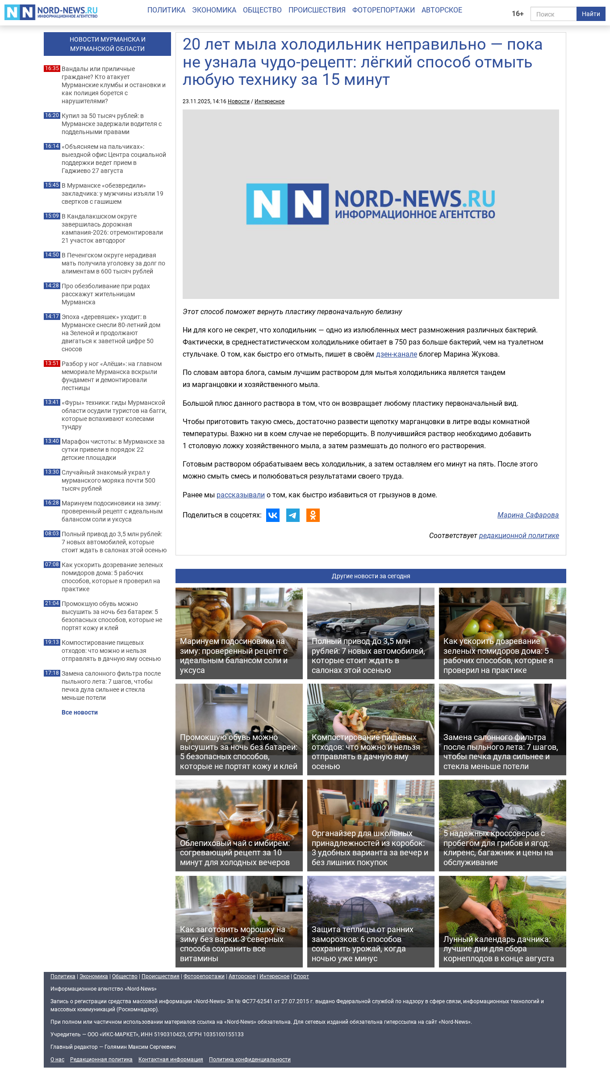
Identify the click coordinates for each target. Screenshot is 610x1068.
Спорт (301, 976)
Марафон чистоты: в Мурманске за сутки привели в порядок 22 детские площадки (113, 449)
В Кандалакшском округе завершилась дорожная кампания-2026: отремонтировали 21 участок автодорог (112, 228)
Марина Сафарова (528, 515)
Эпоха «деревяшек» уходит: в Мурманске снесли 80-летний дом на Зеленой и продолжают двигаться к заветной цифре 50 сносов (111, 333)
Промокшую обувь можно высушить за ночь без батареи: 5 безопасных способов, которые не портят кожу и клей (112, 616)
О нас (57, 1059)
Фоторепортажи (383, 10)
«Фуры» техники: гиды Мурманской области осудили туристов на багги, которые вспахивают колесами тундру (114, 415)
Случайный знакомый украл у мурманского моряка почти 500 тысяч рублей (108, 480)
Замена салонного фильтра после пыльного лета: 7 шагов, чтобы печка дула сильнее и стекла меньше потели (111, 685)
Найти (591, 13)
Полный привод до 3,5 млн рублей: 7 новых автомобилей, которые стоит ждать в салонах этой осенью (114, 542)
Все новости (80, 712)
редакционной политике (519, 535)
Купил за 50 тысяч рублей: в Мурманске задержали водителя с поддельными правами (112, 124)
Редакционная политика (101, 1059)
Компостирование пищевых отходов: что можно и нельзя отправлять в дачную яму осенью (111, 651)
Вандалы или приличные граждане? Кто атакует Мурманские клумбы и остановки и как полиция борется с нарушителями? (114, 85)
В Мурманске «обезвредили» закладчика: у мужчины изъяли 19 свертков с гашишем (112, 193)
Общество (262, 10)
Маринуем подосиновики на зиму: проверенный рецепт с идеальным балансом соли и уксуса (112, 511)
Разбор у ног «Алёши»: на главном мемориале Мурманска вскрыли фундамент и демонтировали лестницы (112, 376)
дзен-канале (396, 354)
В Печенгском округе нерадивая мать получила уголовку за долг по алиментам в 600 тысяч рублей (113, 263)
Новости (239, 101)
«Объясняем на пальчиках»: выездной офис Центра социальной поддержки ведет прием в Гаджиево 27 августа (114, 159)
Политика (166, 10)
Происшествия (317, 10)
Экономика (214, 10)
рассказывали (241, 495)
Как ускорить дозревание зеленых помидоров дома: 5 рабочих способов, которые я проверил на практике (112, 577)
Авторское (442, 10)
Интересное (269, 101)
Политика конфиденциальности (250, 1059)
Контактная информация (170, 1059)
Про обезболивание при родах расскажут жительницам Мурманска (106, 294)
